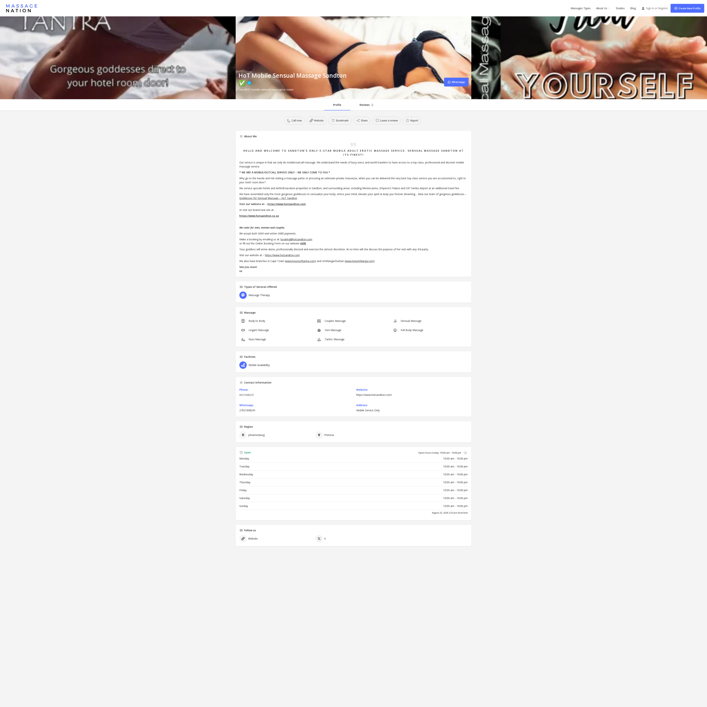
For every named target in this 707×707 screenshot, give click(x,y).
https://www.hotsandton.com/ (374, 395)
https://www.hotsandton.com (287, 204)
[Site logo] (23, 8)
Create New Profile (689, 8)
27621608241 (247, 410)
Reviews (366, 105)
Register (663, 8)
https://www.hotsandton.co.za (259, 216)
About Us (601, 8)
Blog (633, 8)
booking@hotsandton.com (296, 239)
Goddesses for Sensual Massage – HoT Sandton (268, 198)
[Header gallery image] (118, 57)
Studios (620, 8)
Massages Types (581, 8)
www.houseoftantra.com (300, 261)
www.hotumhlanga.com (359, 261)
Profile (337, 105)
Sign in (650, 8)
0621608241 (246, 395)
